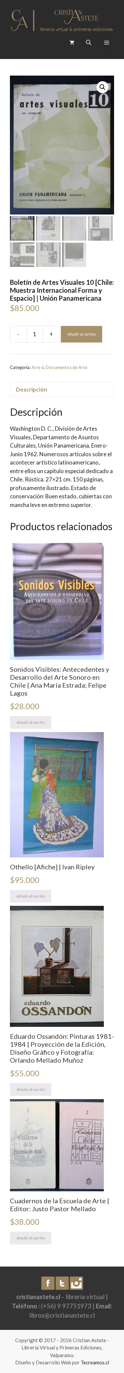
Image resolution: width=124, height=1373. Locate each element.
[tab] (62, 389)
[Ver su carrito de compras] (71, 42)
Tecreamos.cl (95, 1362)
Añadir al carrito (81, 334)
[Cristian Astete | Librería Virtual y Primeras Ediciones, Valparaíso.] (62, 18)
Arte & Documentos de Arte (59, 367)
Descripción (31, 389)
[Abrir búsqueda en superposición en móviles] (89, 42)
